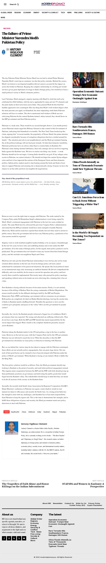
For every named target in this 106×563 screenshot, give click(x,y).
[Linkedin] (23, 63)
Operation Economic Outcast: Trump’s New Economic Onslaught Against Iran (88, 95)
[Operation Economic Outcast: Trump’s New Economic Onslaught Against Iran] (88, 80)
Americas (76, 87)
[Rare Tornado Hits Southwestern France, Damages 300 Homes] (88, 115)
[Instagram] (9, 538)
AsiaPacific (15, 412)
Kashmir (47, 412)
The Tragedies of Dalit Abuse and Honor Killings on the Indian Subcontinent (25, 485)
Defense (32, 412)
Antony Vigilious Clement (16, 52)
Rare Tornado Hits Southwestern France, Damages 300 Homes (84, 130)
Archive (6, 28)
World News (77, 122)
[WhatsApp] (17, 63)
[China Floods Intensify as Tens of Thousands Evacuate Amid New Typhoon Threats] (88, 151)
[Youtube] (24, 538)
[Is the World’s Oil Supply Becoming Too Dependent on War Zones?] (88, 221)
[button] (14, 4)
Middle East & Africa (80, 193)
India (39, 412)
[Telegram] (36, 63)
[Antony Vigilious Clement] (3, 52)
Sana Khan (77, 137)
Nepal (54, 412)
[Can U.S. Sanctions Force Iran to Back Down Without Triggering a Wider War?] (88, 186)
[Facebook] (4, 63)
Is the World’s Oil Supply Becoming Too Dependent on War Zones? (88, 236)
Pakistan (62, 412)
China (24, 412)
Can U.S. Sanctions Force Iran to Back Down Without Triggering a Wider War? (88, 201)
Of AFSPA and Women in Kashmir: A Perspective (83, 485)
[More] (43, 63)
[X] (11, 63)
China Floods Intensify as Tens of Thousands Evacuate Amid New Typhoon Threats (88, 165)
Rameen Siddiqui (80, 102)
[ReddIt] (30, 63)
